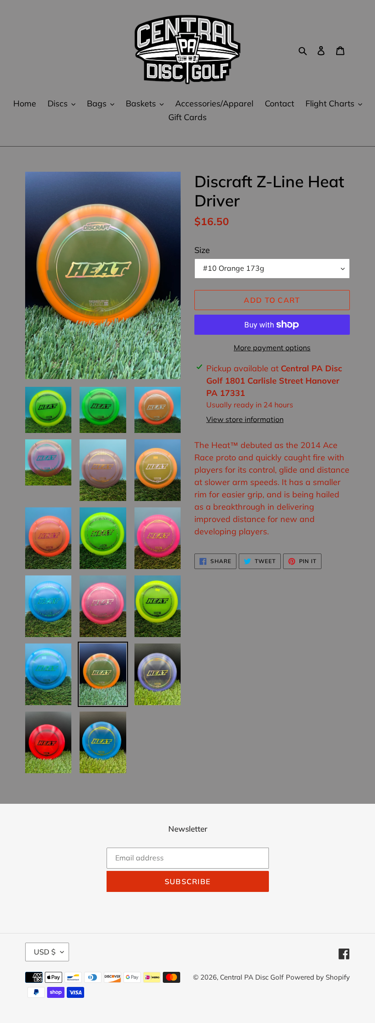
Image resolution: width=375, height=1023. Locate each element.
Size (202, 250)
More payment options (272, 347)
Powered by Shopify (318, 977)
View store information (245, 419)
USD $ (45, 951)
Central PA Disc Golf (252, 977)
